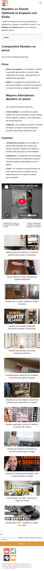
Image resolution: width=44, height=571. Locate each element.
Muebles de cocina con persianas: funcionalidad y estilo (11, 224)
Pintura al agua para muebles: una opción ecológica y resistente (33, 224)
